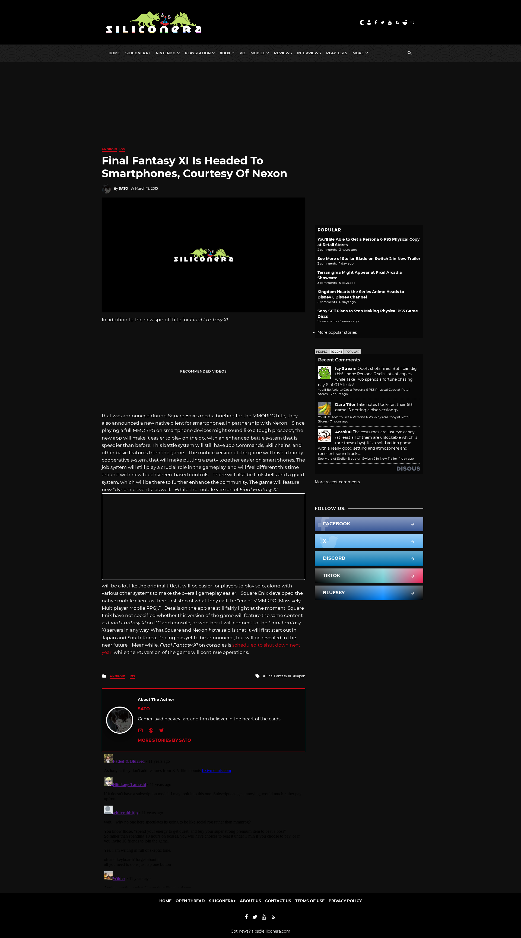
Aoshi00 (343, 432)
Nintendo (166, 53)
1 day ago (406, 458)
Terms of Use (310, 900)
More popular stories (337, 332)
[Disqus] (203, 820)
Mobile (257, 53)
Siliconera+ (137, 53)
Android (109, 149)
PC (242, 53)
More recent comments (337, 481)
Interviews (309, 53)
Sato (123, 188)
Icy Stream (346, 368)
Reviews (283, 53)
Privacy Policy (345, 900)
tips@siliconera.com (271, 931)
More (358, 53)
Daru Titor (345, 404)
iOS (122, 149)
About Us (250, 900)
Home (114, 53)
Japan (300, 676)
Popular (352, 352)
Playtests (336, 53)
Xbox (225, 53)
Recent (336, 352)
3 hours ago (339, 394)
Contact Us (278, 900)
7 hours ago (339, 421)
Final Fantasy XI (278, 676)
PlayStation (198, 53)
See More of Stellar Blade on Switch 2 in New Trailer (368, 258)
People (322, 352)
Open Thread (190, 900)
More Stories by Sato (164, 740)
